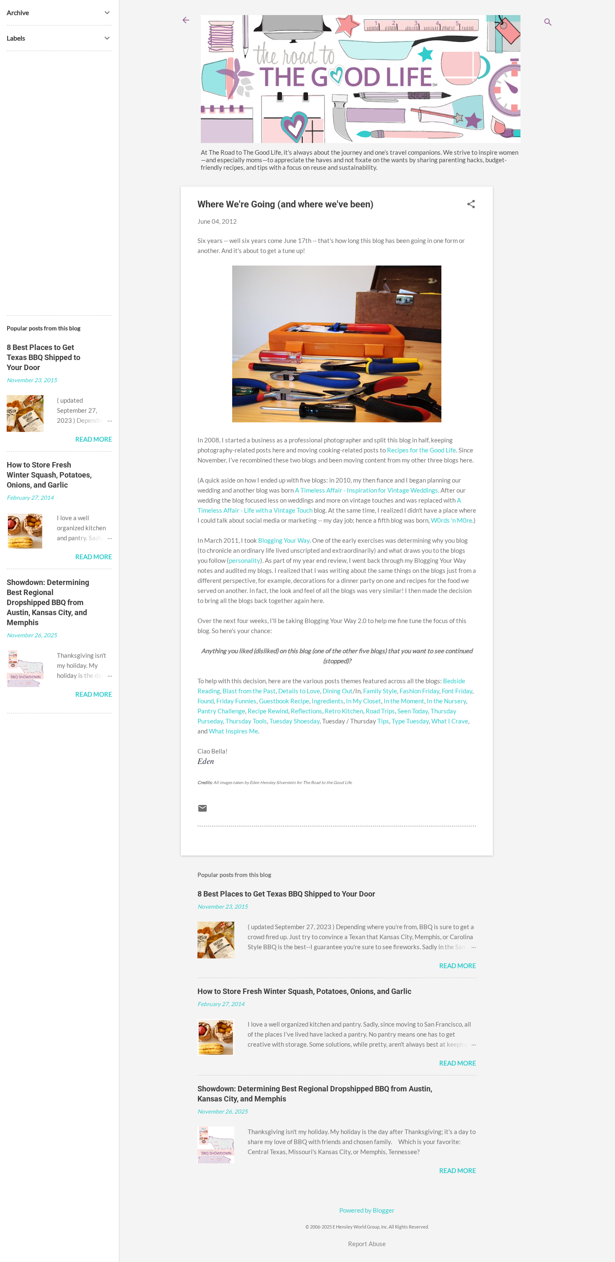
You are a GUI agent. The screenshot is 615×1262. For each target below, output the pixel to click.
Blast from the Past (249, 691)
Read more (457, 965)
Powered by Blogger (367, 1210)
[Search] (548, 23)
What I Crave (449, 721)
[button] (471, 204)
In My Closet (363, 701)
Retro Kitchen (344, 711)
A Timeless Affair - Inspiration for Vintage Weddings (366, 490)
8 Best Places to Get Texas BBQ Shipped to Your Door (286, 893)
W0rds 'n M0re (451, 520)
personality (244, 560)
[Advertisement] (526, 311)
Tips (383, 721)
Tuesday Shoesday (294, 721)
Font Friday (457, 691)
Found (205, 701)
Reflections (306, 711)
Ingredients (327, 701)
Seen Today (412, 711)
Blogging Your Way (284, 540)
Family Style (380, 691)
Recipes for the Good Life (421, 450)
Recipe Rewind (268, 711)
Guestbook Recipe (284, 701)
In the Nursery (446, 701)
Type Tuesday (410, 721)
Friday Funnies (236, 701)
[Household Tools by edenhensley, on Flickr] (336, 420)
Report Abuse (367, 1243)
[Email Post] (202, 811)
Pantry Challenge (221, 711)
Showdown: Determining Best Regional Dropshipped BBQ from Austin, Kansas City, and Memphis (48, 602)
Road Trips (380, 711)
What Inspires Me (233, 731)
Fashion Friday (419, 691)
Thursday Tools (246, 721)
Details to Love (299, 691)
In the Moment (404, 701)
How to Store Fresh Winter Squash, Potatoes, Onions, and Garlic (304, 991)
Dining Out (338, 691)
